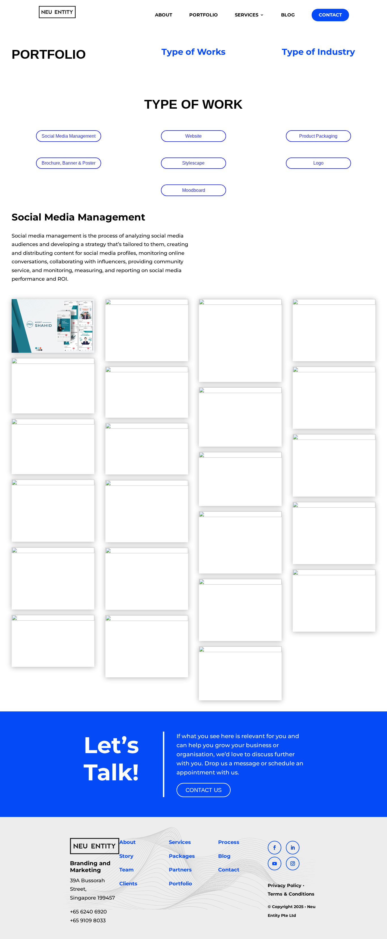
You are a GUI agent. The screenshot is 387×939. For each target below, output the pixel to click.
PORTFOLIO (203, 15)
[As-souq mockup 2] (240, 303)
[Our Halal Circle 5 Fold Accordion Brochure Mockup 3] (334, 438)
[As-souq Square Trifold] (334, 303)
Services (180, 842)
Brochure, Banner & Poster (68, 163)
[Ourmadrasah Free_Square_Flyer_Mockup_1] (146, 551)
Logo (318, 163)
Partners (180, 870)
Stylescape (193, 163)
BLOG (288, 15)
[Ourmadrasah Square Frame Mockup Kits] (53, 619)
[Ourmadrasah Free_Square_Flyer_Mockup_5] (334, 573)
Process (228, 842)
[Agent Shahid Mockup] (53, 351)
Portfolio (180, 884)
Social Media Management (68, 136)
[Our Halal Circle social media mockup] (240, 456)
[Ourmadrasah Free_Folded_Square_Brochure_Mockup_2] (146, 484)
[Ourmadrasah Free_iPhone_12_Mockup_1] (334, 506)
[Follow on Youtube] (274, 863)
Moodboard (193, 190)
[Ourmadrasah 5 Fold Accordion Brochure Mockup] (53, 483)
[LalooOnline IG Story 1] (53, 423)
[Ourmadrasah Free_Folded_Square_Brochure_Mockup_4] (240, 515)
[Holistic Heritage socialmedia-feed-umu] (146, 371)
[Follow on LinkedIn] (292, 847)
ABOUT (163, 15)
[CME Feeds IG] (53, 362)
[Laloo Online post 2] (240, 391)
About (127, 842)
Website (193, 136)
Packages (182, 856)
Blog (224, 856)
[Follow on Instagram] (292, 863)
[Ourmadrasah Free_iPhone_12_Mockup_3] (53, 551)
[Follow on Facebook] (274, 847)
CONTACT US (204, 790)
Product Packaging (318, 136)
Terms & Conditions (291, 894)
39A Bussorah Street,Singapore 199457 (92, 889)
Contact (228, 870)
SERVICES (246, 15)
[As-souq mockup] (146, 303)
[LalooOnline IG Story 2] (146, 427)
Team (126, 870)
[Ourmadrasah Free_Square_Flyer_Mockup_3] (240, 583)
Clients (128, 884)
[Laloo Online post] (334, 371)
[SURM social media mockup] (240, 650)
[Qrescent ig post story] (146, 619)
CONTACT (330, 15)
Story (126, 856)
